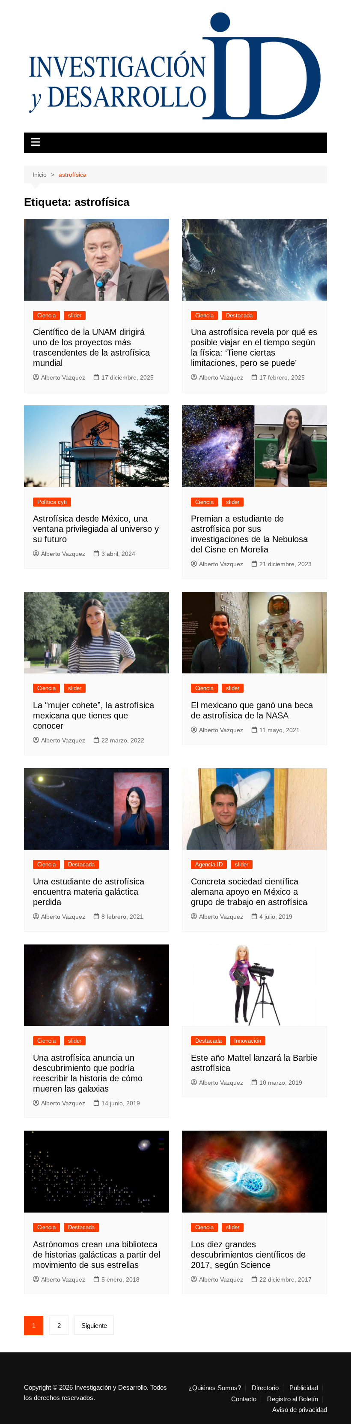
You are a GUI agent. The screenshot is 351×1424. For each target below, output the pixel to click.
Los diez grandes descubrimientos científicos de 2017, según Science (248, 1255)
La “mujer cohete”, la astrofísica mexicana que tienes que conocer (93, 715)
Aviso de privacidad (299, 1409)
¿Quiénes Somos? (214, 1388)
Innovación (247, 1041)
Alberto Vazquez (63, 377)
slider (74, 315)
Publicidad (303, 1388)
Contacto (243, 1399)
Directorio (265, 1388)
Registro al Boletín (292, 1399)
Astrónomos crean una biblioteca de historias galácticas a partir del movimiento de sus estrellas (96, 1255)
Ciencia (46, 315)
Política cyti (52, 502)
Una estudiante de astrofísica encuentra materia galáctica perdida (88, 892)
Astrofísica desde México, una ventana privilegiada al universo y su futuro (96, 529)
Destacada (239, 315)
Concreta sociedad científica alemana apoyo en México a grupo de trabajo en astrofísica (249, 892)
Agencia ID (209, 864)
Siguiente (94, 1325)
